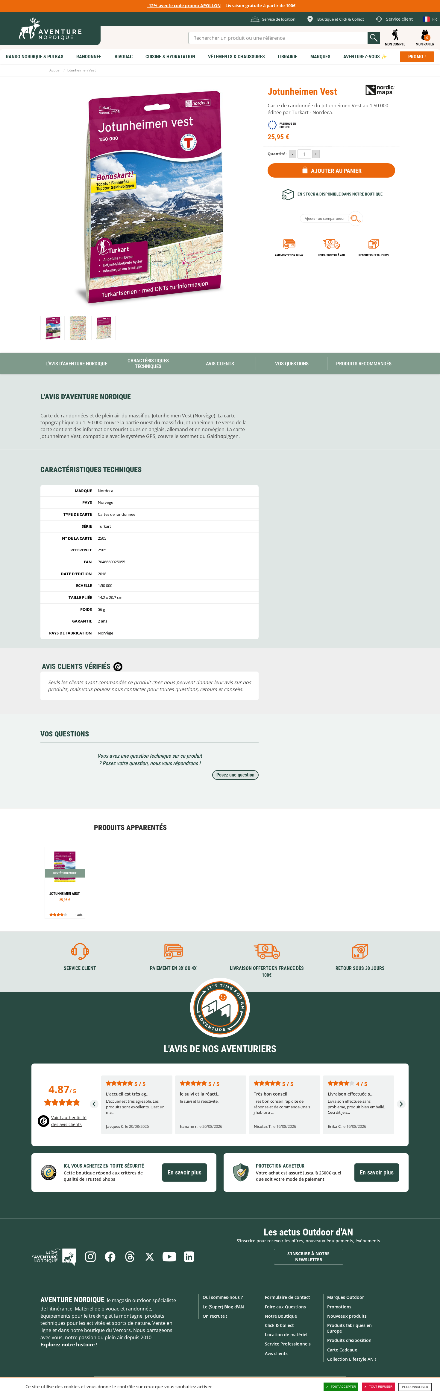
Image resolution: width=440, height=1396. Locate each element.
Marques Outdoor (345, 1297)
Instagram (90, 1256)
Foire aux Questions (285, 1307)
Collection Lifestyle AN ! (351, 1359)
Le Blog (54, 1256)
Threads (129, 1256)
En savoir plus (184, 1172)
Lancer (374, 38)
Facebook (110, 1256)
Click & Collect (279, 1325)
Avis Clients (220, 364)
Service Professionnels (288, 1344)
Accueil (55, 70)
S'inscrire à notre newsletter (308, 1256)
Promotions (339, 1307)
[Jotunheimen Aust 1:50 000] (65, 883)
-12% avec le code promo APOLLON (184, 5)
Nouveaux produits (347, 1316)
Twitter (149, 1256)
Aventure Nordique (72, 1300)
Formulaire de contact (287, 1297)
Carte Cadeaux (342, 1350)
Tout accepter (343, 1386)
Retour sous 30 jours (374, 255)
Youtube (169, 1256)
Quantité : (278, 153)
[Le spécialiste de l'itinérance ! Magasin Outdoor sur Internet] (50, 28)
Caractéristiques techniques (148, 363)
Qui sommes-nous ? (223, 1297)
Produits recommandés (364, 364)
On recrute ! (215, 1316)
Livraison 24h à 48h (331, 255)
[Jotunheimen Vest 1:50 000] (52, 328)
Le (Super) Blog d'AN (223, 1307)
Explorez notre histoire (67, 1344)
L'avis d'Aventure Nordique (76, 364)
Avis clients (276, 1353)
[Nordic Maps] (380, 89)
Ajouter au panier (336, 170)
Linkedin (189, 1256)
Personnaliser (415, 1387)
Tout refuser (380, 1386)
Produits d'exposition (349, 1340)
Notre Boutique (281, 1316)
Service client (80, 968)
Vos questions (292, 364)
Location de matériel (286, 1334)
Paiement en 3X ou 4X (289, 255)
